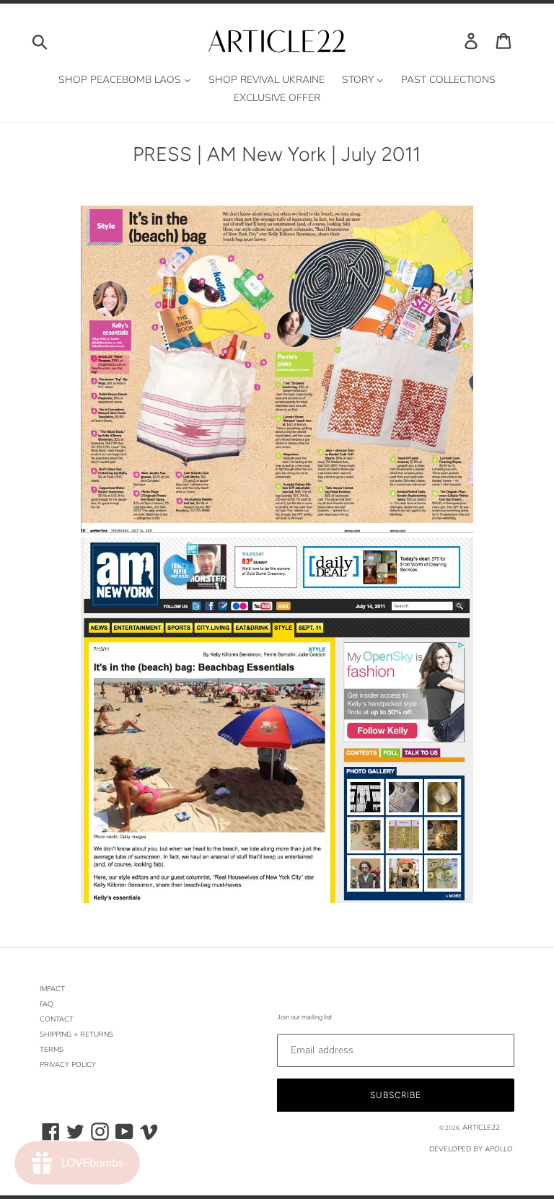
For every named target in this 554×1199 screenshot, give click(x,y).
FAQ (46, 1004)
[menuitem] (125, 80)
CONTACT (57, 1019)
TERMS (51, 1050)
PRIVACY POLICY (68, 1065)
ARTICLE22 (481, 1128)
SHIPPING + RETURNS (76, 1034)
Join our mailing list (304, 1017)
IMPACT (52, 989)
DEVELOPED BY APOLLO (471, 1149)
